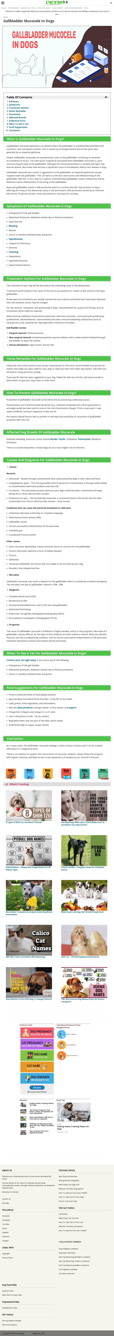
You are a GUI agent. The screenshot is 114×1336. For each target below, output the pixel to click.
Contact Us (6, 1199)
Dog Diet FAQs (8, 1291)
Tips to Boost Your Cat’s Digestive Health (39, 1132)
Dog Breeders (71, 1055)
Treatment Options (19, 107)
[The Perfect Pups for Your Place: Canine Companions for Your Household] (23, 1111)
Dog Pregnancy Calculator (68, 1249)
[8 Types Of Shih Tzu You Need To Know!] (29, 805)
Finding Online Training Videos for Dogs (42, 1104)
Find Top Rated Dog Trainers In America (74, 1261)
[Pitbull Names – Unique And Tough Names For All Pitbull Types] (29, 850)
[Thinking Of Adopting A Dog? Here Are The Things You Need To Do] (23, 1125)
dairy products (25, 707)
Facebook (6, 1216)
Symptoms (14, 104)
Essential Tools (28, 8)
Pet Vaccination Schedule (11, 1320)
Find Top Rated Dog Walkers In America (74, 1265)
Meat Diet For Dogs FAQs (12, 1295)
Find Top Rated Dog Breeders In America (74, 1257)
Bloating (13, 225)
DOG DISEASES (44, 8)
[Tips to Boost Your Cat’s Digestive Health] (23, 1132)
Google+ (5, 1241)
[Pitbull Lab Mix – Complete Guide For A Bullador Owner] (84, 850)
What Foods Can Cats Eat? (69, 1218)
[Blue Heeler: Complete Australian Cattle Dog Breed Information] (29, 895)
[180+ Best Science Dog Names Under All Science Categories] (84, 982)
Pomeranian (84, 439)
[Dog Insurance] (103, 773)
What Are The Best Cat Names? (71, 1226)
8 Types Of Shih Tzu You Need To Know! (24, 822)
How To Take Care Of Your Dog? (71, 1197)
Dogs (3, 8)
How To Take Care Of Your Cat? (71, 1222)
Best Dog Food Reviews (68, 1176)
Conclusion (14, 130)
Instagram (6, 1220)
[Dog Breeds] (47, 773)
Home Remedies (17, 111)
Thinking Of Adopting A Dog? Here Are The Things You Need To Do (42, 1125)
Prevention (14, 114)
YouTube (5, 1224)
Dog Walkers (71, 1045)
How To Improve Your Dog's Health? (73, 1193)
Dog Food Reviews (73, 8)
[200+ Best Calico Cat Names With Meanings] (29, 940)
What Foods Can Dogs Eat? (69, 1184)
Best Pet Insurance (9, 1325)
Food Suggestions (18, 127)
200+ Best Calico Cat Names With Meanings (25, 957)
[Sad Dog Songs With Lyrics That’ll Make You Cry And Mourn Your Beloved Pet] (84, 805)
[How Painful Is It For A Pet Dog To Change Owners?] (29, 982)
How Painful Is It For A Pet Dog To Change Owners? (29, 999)
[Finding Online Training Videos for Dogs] (23, 1104)
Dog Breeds (13, 8)
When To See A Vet (19, 123)
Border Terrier (57, 439)
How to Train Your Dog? (68, 1201)
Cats (86, 8)
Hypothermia (16, 239)
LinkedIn (5, 1232)
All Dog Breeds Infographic (69, 1180)
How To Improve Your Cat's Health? (73, 1230)
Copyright (6, 1253)
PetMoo (27, 1333)
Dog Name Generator (67, 1253)
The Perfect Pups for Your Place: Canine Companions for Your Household (41, 1111)
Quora (4, 1228)
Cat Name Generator (67, 1273)
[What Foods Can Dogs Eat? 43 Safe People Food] (84, 895)
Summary (14, 101)
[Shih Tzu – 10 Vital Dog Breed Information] (84, 940)
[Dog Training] (84, 773)
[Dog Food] (66, 773)
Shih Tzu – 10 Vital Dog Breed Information (80, 957)
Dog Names (57, 8)
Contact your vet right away (21, 660)
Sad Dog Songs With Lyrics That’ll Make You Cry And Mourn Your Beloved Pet (82, 823)
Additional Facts (17, 120)
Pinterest (5, 1236)
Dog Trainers (71, 1034)
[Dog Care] (10, 773)
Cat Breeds (63, 1214)
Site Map (5, 1203)
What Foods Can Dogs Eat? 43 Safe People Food (82, 912)
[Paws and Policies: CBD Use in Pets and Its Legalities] (23, 1118)
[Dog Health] (29, 773)
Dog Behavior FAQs (9, 1308)
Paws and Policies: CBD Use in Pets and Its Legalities (41, 1118)
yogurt (72, 707)
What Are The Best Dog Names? (71, 1189)
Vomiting (13, 251)
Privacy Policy (7, 1257)
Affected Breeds (17, 117)
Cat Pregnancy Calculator (68, 1269)
